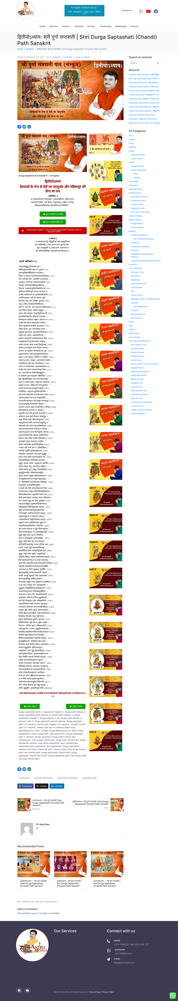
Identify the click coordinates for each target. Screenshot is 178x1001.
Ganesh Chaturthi (138, 283)
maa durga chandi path (68, 778)
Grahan (132, 151)
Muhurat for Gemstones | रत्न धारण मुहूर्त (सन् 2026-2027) (145, 123)
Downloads (106, 26)
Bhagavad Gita (137, 166)
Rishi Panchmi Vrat (139, 390)
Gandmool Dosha (138, 200)
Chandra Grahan (138, 154)
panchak (135, 250)
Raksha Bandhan (138, 314)
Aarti (131, 135)
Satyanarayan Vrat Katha (141, 402)
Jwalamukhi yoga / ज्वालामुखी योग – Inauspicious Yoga (145, 95)
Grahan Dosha (137, 204)
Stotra (131, 322)
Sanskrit (68, 57)
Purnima (134, 310)
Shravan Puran (137, 406)
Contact (134, 26)
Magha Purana (137, 368)
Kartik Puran (136, 360)
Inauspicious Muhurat (140, 246)
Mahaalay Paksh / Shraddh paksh (145, 299)
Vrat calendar (134, 337)
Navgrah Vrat (137, 383)
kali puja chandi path (43, 778)
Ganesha (132, 147)
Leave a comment (82, 57)
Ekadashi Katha (137, 352)
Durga (131, 143)
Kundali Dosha (135, 193)
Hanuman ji (133, 185)
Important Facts (135, 189)
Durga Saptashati (138, 170)
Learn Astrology (135, 216)
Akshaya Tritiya (137, 272)
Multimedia (120, 26)
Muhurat (79, 26)
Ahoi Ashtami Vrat (138, 345)
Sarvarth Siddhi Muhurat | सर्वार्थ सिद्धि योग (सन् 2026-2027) (145, 74)
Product (66, 26)
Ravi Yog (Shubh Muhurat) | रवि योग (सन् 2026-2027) (145, 78)
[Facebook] (156, 11)
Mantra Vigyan (135, 220)
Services (53, 26)
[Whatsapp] (141, 11)
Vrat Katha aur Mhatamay (140, 341)
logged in (35, 913)
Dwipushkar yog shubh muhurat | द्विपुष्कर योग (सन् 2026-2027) (145, 103)
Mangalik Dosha (138, 208)
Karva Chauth (137, 295)
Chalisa (132, 139)
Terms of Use (94, 992)
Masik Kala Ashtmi (138, 375)
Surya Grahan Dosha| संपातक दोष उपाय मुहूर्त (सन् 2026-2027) (145, 90)
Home (42, 26)
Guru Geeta (133, 181)
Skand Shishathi (138, 413)
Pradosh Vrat (136, 387)
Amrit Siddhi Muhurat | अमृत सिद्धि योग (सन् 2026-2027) (145, 82)
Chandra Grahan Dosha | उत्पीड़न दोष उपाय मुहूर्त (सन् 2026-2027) (145, 86)
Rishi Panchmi (137, 318)
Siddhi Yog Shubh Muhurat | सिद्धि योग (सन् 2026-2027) (145, 107)
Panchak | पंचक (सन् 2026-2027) (142, 115)
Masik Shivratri (137, 379)
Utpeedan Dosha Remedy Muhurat (146, 261)
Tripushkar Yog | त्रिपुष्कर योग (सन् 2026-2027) (145, 99)
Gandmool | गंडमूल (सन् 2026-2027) (143, 119)
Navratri (134, 303)
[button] (19, 127)
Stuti (131, 325)
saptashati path (89, 778)
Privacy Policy (108, 992)
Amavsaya (135, 276)
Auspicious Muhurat (139, 235)
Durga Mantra (137, 223)
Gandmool (135, 242)
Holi (132, 291)
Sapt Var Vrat (136, 398)
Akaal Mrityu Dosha (139, 197)
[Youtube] (148, 11)
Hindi (135, 174)
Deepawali (135, 280)
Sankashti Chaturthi (139, 394)
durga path (24, 778)
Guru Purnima (137, 287)
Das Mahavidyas (140, 306)
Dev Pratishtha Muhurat (143, 239)
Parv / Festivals (135, 268)
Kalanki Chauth (137, 356)
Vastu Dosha (134, 333)
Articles (91, 26)
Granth (131, 162)
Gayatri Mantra (137, 227)
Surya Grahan (137, 158)
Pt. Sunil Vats (54, 57)
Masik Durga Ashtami (140, 371)
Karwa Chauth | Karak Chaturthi (144, 364)
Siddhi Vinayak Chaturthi (141, 410)
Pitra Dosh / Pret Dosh (140, 212)
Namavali (133, 264)
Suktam (132, 329)
